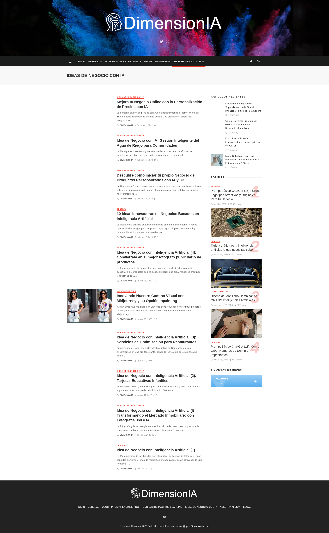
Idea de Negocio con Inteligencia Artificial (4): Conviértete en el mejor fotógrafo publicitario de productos (159, 257)
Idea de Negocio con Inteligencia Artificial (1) (156, 450)
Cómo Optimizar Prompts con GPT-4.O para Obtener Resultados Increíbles (241, 124)
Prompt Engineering (157, 61)
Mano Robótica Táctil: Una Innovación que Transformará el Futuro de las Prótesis (242, 160)
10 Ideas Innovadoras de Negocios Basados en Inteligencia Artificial (158, 216)
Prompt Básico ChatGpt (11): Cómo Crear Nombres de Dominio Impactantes (235, 351)
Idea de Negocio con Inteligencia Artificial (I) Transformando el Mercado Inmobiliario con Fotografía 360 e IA (155, 415)
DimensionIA (126, 125)
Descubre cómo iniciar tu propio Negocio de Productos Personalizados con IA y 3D (155, 177)
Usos (105, 507)
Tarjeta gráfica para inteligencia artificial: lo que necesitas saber (232, 248)
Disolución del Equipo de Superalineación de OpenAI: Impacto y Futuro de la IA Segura (243, 107)
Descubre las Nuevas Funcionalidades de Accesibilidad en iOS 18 (243, 142)
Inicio (81, 61)
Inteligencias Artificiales (121, 61)
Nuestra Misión (230, 507)
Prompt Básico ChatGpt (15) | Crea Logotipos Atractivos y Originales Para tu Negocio (235, 195)
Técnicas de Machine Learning (161, 507)
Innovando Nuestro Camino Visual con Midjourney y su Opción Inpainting (151, 298)
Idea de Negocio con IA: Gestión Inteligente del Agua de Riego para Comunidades (158, 142)
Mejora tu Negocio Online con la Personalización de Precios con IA (159, 104)
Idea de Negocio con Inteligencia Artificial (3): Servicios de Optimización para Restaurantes (156, 339)
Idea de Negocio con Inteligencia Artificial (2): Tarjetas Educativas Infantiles (156, 378)
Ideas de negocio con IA (189, 61)
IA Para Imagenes (126, 291)
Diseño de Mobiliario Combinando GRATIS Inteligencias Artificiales (234, 298)
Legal (247, 507)
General (93, 61)
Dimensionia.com (200, 526)
